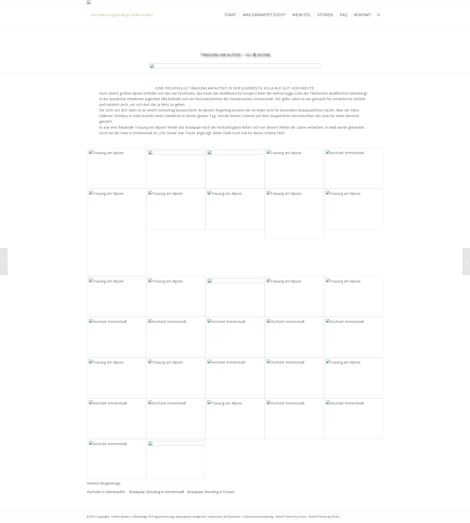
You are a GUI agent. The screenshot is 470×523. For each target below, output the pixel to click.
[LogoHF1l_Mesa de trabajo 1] (120, 15)
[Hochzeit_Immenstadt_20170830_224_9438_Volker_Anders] (294, 337)
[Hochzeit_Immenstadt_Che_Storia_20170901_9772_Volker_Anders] (353, 418)
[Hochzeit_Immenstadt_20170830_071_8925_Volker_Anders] (235, 209)
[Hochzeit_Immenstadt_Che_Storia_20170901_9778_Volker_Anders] (116, 459)
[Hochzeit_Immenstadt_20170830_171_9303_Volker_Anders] (235, 337)
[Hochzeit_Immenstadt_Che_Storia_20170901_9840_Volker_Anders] (294, 377)
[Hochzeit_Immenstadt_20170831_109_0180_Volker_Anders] (235, 377)
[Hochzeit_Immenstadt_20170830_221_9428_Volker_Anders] (294, 296)
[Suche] (378, 15)
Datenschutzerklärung (258, 516)
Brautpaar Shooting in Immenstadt (157, 491)
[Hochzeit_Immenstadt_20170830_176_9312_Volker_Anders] (353, 296)
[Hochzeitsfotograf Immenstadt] (4, 261)
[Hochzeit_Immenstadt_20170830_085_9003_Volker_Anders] (175, 296)
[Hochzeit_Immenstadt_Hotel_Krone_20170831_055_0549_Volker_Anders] (353, 377)
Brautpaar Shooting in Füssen (210, 491)
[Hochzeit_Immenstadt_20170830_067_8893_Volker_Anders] (116, 296)
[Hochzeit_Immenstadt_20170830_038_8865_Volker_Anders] (116, 232)
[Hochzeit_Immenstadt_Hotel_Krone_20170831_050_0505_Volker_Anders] (235, 418)
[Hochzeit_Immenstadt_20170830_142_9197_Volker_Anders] (235, 296)
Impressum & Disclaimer (224, 516)
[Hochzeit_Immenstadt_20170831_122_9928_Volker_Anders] (294, 214)
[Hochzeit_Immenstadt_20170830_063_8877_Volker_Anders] (175, 209)
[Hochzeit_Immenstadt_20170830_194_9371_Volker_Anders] (175, 337)
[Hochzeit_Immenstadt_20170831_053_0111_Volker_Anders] (175, 377)
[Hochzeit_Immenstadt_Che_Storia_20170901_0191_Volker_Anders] (175, 459)
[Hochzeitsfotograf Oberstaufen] (466, 261)
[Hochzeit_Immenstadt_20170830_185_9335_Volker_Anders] (116, 337)
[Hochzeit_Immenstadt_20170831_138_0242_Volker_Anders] (235, 168)
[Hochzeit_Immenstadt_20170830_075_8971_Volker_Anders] (353, 209)
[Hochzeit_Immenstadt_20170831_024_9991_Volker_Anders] (116, 377)
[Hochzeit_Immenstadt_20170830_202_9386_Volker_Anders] (353, 337)
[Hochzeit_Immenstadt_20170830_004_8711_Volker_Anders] (175, 168)
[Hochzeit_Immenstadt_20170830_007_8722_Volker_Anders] (294, 168)
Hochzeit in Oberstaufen (106, 491)
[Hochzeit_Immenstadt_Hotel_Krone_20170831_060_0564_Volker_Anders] (116, 418)
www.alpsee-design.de (190, 516)
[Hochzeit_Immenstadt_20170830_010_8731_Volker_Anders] (353, 168)
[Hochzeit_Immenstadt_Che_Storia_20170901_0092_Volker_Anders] (294, 418)
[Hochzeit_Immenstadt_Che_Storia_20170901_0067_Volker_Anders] (175, 418)
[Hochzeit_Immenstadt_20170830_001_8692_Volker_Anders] (116, 168)
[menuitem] (230, 15)
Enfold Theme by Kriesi (291, 516)
